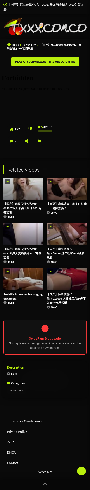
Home (15, 44)
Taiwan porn (29, 44)
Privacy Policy (17, 431)
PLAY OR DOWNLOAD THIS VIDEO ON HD (45, 61)
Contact (12, 463)
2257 (10, 442)
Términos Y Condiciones (24, 421)
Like (17, 129)
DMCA (11, 452)
